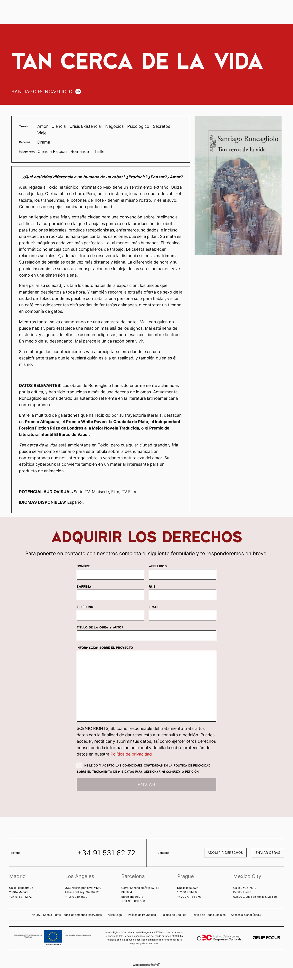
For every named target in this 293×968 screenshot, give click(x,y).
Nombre (83, 566)
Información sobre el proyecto (105, 647)
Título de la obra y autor (100, 627)
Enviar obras (268, 852)
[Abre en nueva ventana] (266, 937)
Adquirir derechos (225, 852)
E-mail (154, 606)
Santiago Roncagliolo (42, 91)
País (152, 586)
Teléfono (85, 606)
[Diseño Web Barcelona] (146, 964)
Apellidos (158, 566)
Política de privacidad (131, 754)
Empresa (84, 586)
